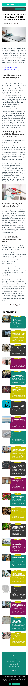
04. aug (18, 401)
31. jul (18, 447)
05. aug (18, 387)
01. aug (18, 431)
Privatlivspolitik (16, 683)
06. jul (18, 493)
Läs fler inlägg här (14, 305)
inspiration (21, 24)
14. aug (18, 316)
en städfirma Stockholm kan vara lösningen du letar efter (11, 68)
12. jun (17, 586)
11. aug (18, 331)
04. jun (18, 602)
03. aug (18, 417)
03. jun (18, 617)
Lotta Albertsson (15, 23)
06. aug (18, 371)
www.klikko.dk (15, 666)
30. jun (18, 555)
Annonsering (14, 674)
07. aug (18, 358)
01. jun (18, 633)
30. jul (18, 478)
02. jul (18, 524)
